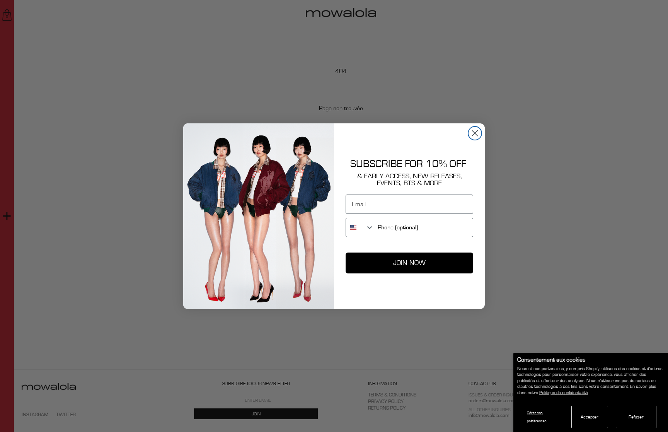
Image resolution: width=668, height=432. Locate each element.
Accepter (589, 417)
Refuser (636, 417)
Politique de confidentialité (563, 392)
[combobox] (360, 227)
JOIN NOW (409, 263)
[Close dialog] (475, 133)
